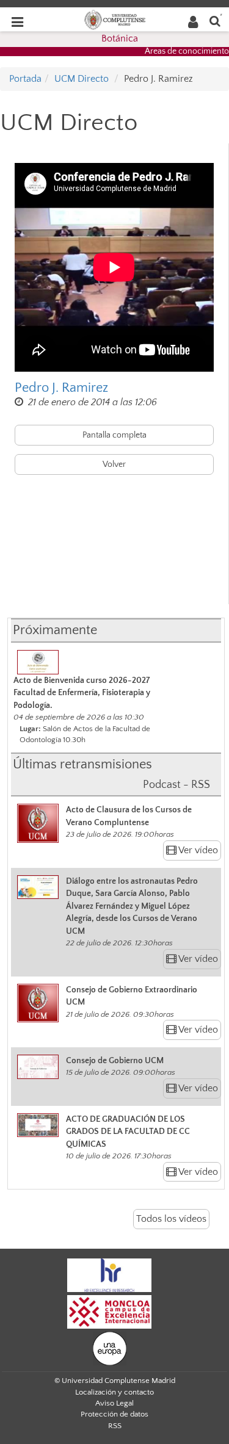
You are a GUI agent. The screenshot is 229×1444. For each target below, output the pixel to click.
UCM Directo (81, 78)
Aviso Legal (114, 1403)
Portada (25, 78)
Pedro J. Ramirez (61, 387)
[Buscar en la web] (214, 20)
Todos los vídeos (171, 1218)
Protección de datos (114, 1414)
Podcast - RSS (176, 785)
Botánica (119, 38)
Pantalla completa (114, 435)
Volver (114, 464)
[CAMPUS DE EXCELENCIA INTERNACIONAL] (109, 1310)
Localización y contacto (114, 1392)
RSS (115, 1425)
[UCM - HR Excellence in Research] (109, 1274)
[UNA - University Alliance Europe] (109, 1347)
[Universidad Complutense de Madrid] (114, 18)
